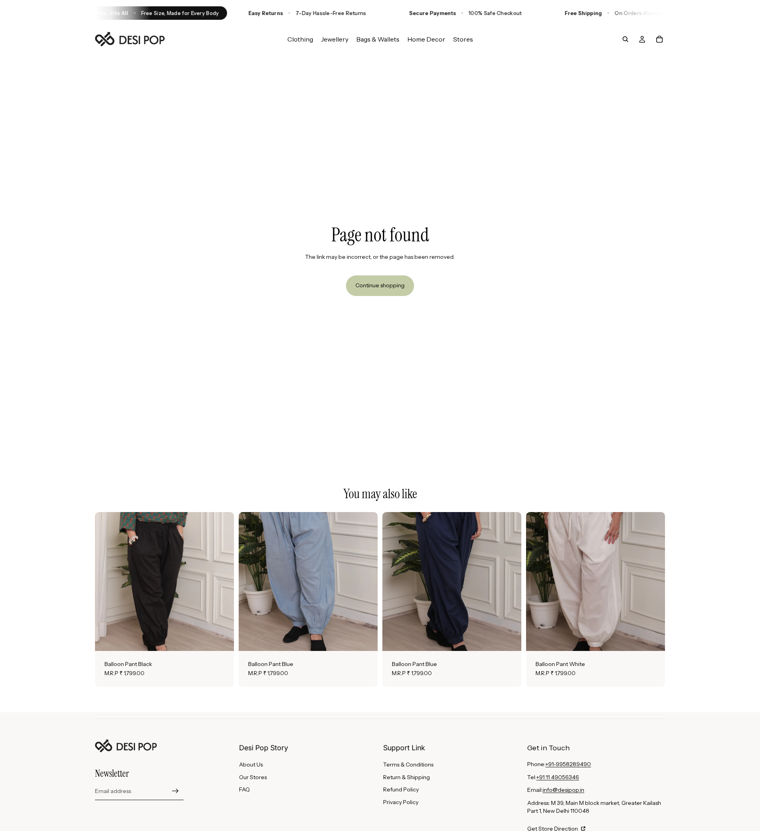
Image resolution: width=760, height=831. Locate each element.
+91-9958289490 (568, 764)
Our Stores (253, 777)
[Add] (222, 639)
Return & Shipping (406, 777)
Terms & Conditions (408, 764)
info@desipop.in (563, 789)
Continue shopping (380, 285)
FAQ (244, 789)
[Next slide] (222, 581)
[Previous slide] (107, 581)
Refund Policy (401, 789)
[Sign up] (175, 791)
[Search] (625, 39)
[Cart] (659, 39)
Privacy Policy (400, 802)
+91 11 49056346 (557, 777)
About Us (251, 764)
